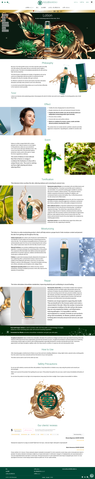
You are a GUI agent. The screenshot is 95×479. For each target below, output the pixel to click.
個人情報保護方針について (39, 471)
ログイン (76, 2)
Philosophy (5, 15)
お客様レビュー (29, 7)
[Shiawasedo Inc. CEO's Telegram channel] (8, 2)
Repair (4, 28)
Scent (3, 20)
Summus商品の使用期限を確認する (69, 468)
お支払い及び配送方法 (54, 7)
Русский (47, 477)
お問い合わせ (66, 7)
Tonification (5, 23)
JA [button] (86, 2)
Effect (3, 17)
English (43, 477)
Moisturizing (5, 25)
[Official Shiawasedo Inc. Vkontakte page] (5, 2)
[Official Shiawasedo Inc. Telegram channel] (2, 2)
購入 (37, 7)
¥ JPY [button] (81, 2)
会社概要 (43, 7)
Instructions (5, 30)
